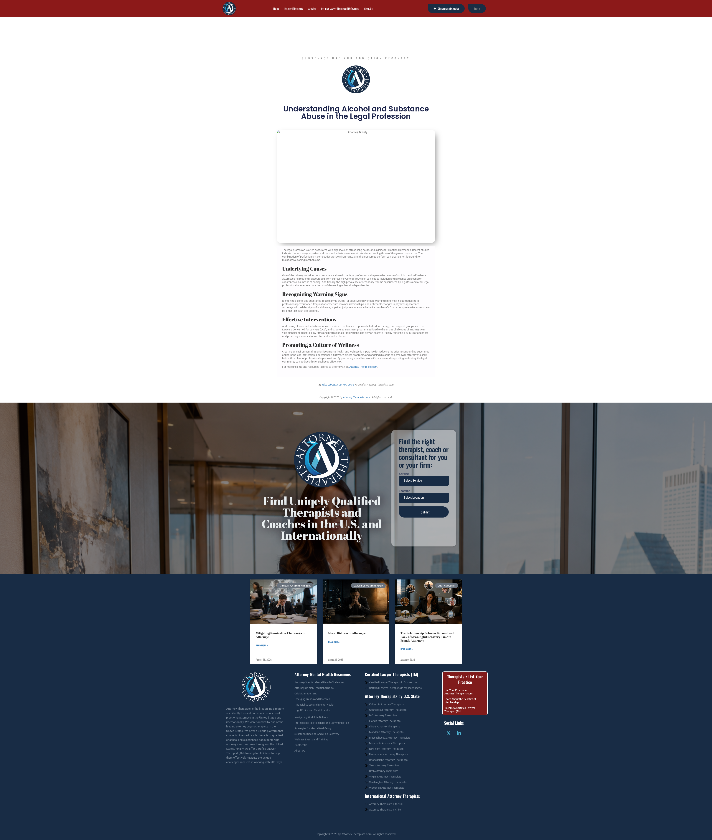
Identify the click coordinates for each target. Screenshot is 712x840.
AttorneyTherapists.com (363, 366)
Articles (312, 8)
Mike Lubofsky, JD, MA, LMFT (338, 384)
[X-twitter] (448, 733)
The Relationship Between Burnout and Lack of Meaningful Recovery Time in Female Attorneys (427, 637)
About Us (368, 8)
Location (404, 491)
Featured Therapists (293, 8)
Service (404, 474)
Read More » (262, 645)
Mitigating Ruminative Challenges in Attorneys (280, 635)
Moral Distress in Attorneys (346, 633)
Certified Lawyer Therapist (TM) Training (340, 8)
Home (276, 8)
